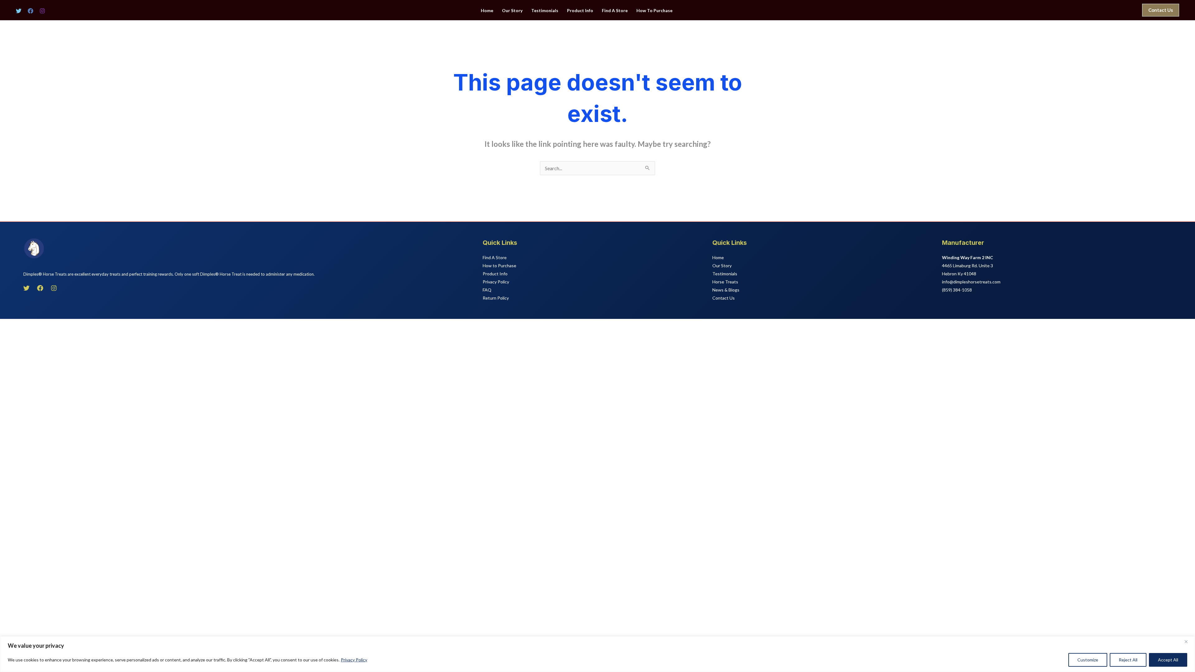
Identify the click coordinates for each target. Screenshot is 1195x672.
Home (487, 10)
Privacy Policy (354, 659)
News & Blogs (725, 289)
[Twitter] (18, 11)
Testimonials (544, 10)
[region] (597, 654)
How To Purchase (654, 10)
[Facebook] (30, 11)
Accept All (1168, 659)
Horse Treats (725, 281)
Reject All (1128, 659)
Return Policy (496, 298)
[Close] (1188, 641)
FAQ (487, 289)
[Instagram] (42, 11)
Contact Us (723, 298)
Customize (1087, 659)
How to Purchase (499, 265)
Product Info (580, 10)
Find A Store (615, 10)
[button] (1160, 10)
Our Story (512, 10)
